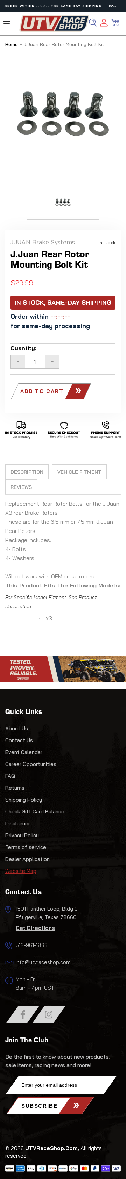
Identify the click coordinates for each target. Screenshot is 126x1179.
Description (26, 472)
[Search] (93, 22)
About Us (16, 728)
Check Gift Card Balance (34, 811)
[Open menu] (7, 23)
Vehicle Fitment (79, 472)
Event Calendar (23, 752)
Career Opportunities (30, 764)
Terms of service (25, 847)
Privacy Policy (22, 835)
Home (11, 44)
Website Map (20, 871)
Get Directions (35, 928)
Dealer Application (27, 859)
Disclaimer (17, 823)
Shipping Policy (23, 799)
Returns (14, 787)
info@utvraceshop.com (43, 962)
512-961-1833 (32, 945)
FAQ (10, 776)
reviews (21, 487)
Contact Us (19, 740)
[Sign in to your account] (104, 23)
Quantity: (23, 348)
